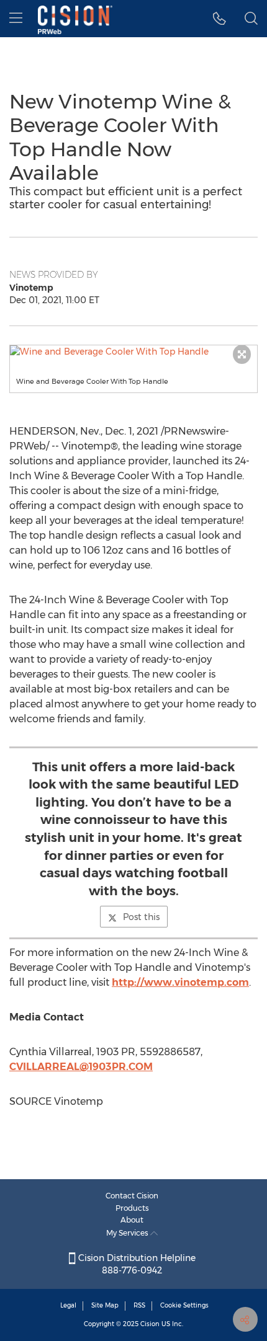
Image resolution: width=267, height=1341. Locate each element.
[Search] (251, 18)
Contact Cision (132, 1195)
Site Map (105, 1305)
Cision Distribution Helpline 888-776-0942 (136, 1264)
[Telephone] (219, 18)
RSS (139, 1305)
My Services (128, 1232)
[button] (133, 351)
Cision (150, 1324)
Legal (68, 1305)
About (131, 1219)
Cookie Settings (184, 1305)
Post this (141, 917)
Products (132, 1208)
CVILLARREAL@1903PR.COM (81, 1067)
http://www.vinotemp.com (180, 982)
